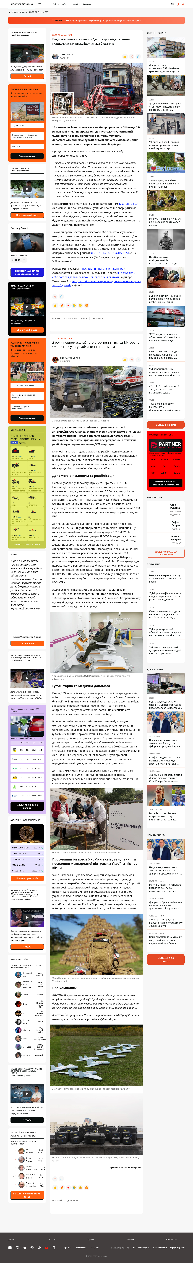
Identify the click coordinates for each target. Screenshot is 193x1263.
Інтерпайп (57, 1200)
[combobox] (19, 260)
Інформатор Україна (141, 1248)
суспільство (70, 318)
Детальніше (27, 643)
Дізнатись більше (27, 329)
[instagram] (17, 1247)
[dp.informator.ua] (21, 4)
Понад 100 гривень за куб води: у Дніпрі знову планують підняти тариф (104, 20)
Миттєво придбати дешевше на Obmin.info (166, 483)
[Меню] (39, 4)
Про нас (67, 1248)
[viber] (32, 1247)
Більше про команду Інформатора (166, 553)
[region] (27, 267)
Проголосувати (27, 156)
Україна (76, 4)
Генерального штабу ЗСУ (31, 544)
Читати (27, 946)
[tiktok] (39, 1247)
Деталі (27, 76)
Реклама (87, 4)
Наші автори (81, 1248)
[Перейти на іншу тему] (177, 4)
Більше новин (166, 424)
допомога (97, 318)
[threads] (54, 1247)
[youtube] (46, 1247)
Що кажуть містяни (27, 215)
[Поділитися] (131, 56)
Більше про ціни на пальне (27, 806)
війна (84, 318)
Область (66, 4)
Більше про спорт (166, 959)
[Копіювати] (138, 56)
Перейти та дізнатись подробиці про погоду (27, 272)
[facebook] (10, 1247)
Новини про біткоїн (27, 878)
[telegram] (24, 1247)
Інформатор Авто (177, 1248)
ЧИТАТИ (27, 1120)
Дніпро (56, 4)
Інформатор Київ (160, 1248)
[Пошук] (183, 4)
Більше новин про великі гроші (27, 1195)
